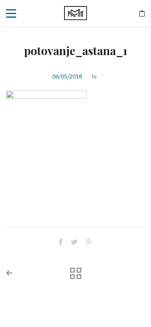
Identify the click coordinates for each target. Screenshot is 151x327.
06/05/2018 (67, 76)
